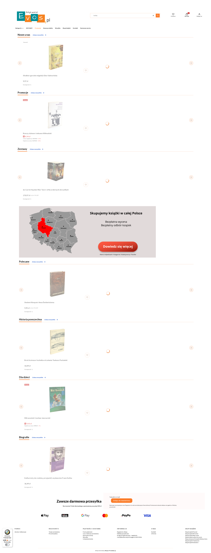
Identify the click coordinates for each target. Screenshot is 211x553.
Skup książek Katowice (191, 542)
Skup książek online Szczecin (193, 537)
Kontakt (153, 532)
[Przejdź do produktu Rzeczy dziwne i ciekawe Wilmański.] (56, 114)
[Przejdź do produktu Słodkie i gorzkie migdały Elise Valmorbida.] (56, 57)
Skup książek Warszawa (192, 535)
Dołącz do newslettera (121, 500)
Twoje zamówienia (54, 532)
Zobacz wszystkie (38, 35)
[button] (158, 15)
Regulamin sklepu (122, 532)
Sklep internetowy (104, 550)
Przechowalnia (53, 534)
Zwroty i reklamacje (20, 532)
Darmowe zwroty (88, 535)
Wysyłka (85, 537)
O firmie (153, 534)
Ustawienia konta (88, 539)
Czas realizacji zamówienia (91, 534)
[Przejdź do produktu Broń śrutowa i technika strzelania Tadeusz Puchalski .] (57, 341)
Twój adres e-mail (114, 497)
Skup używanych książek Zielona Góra (196, 539)
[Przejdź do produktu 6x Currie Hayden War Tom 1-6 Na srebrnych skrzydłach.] (56, 171)
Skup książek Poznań (191, 532)
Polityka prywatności (123, 534)
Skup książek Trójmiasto (192, 541)
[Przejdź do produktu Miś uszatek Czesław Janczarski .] (57, 399)
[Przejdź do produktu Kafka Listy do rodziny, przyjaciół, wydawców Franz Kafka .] (57, 459)
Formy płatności (87, 532)
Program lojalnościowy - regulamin (127, 535)
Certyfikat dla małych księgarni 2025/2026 (129, 537)
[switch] (7, 544)
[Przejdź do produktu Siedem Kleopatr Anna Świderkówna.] (57, 283)
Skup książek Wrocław (191, 534)
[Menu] (11, 529)
